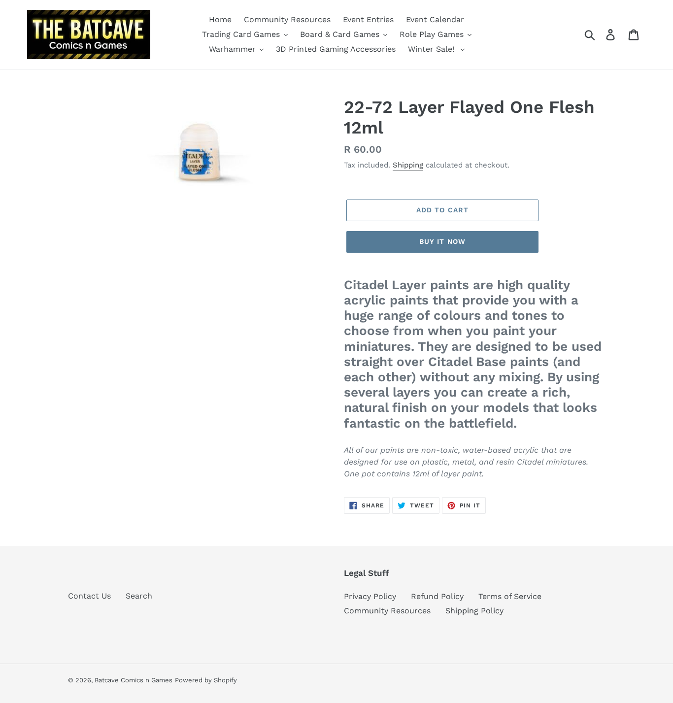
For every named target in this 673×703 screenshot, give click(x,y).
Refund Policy (437, 596)
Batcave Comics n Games (133, 680)
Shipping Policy (474, 610)
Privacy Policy (370, 596)
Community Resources (387, 610)
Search (139, 596)
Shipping (408, 165)
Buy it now (442, 241)
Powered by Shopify (206, 680)
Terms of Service (509, 596)
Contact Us (89, 596)
